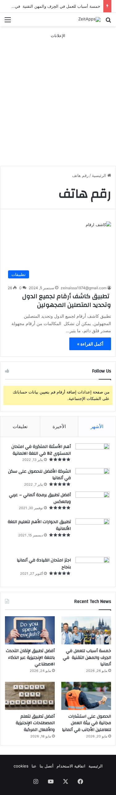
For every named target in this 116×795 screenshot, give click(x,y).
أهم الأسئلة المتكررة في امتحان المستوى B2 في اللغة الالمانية (41, 450)
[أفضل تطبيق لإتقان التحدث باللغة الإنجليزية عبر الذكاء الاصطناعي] (30, 630)
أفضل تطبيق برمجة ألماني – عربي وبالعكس (40, 498)
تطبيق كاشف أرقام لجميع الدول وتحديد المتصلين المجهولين (66, 300)
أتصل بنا (47, 765)
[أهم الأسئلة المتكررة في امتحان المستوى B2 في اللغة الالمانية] (92, 453)
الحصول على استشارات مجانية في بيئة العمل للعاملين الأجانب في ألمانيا (86, 723)
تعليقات (20, 426)
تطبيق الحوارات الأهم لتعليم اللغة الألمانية (39, 525)
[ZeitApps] (89, 19)
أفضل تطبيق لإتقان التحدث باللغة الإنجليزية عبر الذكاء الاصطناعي (30, 657)
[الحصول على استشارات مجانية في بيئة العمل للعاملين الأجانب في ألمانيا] (86, 696)
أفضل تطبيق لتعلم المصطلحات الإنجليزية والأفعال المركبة (35, 723)
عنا (34, 765)
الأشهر (97, 426)
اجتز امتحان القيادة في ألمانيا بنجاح (44, 563)
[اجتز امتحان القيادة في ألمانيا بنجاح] (92, 569)
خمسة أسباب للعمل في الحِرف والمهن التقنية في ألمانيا (52, 6)
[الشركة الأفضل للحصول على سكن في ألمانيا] (92, 477)
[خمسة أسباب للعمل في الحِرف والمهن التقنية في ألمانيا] (86, 630)
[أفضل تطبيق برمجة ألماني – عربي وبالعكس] (92, 503)
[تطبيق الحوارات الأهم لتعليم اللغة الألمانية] (92, 535)
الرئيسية (99, 175)
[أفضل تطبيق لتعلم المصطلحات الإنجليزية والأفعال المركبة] (30, 696)
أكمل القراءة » (90, 343)
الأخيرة (59, 426)
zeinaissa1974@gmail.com (83, 288)
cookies (21, 765)
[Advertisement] (58, 97)
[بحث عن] (108, 22)
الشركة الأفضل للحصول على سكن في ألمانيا (39, 474)
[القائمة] (8, 22)
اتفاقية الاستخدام (71, 765)
